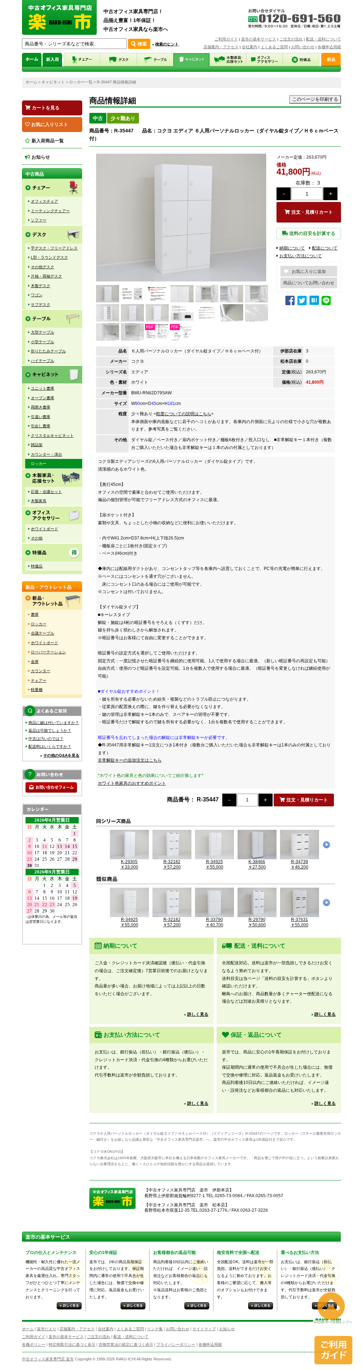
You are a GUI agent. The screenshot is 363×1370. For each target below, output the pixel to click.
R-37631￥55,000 (299, 922)
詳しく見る (197, 1014)
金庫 (35, 661)
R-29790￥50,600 (257, 922)
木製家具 (38, 501)
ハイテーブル (42, 360)
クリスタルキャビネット (52, 435)
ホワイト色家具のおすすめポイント (132, 783)
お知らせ (40, 157)
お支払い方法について (300, 255)
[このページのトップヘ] (332, 1319)
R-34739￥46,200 (299, 864)
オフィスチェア (44, 201)
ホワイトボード (44, 529)
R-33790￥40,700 (214, 922)
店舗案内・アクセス (221, 47)
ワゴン (37, 295)
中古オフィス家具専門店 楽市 (48, 1359)
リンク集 (155, 1329)
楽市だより (46, 1329)
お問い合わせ (302, 47)
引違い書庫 (40, 417)
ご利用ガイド (226, 39)
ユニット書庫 (42, 388)
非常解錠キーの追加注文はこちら (130, 760)
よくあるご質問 (274, 47)
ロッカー (38, 463)
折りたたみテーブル (48, 351)
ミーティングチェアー (50, 211)
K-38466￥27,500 (257, 864)
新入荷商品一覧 (47, 140)
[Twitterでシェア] (302, 303)
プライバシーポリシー (175, 1344)
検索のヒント (167, 44)
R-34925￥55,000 (214, 864)
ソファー (38, 220)
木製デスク (40, 286)
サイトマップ (204, 1329)
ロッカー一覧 (81, 82)
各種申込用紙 (329, 47)
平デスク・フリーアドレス (54, 248)
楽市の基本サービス (258, 39)
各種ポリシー (33, 1344)
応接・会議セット (46, 491)
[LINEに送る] (327, 303)
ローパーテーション (48, 652)
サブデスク (40, 304)
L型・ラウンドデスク (49, 257)
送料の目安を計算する (311, 233)
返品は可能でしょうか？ (49, 730)
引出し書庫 (40, 426)
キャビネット (53, 82)
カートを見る (45, 107)
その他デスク (42, 267)
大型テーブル (42, 332)
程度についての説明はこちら (183, 413)
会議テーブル (42, 633)
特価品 (37, 566)
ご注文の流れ (291, 39)
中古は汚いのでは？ (45, 738)
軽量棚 (37, 689)
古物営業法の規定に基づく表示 (126, 1344)
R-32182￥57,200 (172, 864)
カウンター (40, 671)
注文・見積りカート (311, 212)
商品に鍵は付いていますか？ (53, 722)
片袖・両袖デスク (46, 276)
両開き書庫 (40, 407)
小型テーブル (42, 342)
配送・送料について (323, 39)
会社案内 (249, 47)
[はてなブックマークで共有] (314, 300)
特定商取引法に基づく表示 (72, 1344)
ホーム (31, 82)
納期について (292, 248)
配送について (324, 248)
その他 (37, 538)
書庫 (35, 614)
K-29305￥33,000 (129, 864)
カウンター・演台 (46, 454)
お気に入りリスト (49, 124)
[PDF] (156, 338)
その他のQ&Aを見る (61, 755)
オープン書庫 (42, 398)
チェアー (38, 680)
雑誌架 (37, 445)
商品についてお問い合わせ (308, 282)
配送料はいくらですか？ (49, 746)
